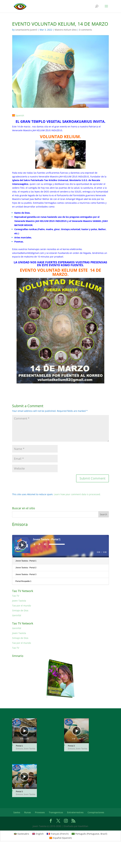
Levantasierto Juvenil (26, 29)
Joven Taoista (19, 600)
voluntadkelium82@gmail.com (28, 252)
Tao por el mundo (21, 605)
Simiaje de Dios (20, 610)
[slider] (57, 544)
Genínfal (16, 615)
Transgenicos (56, 812)
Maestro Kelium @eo (66, 29)
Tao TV (15, 595)
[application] (60, 546)
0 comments (85, 29)
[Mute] (45, 544)
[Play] (22, 545)
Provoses (40, 812)
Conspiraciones (96, 812)
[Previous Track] (34, 544)
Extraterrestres (75, 812)
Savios (16, 812)
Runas (27, 812)
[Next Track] (40, 544)
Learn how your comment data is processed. (77, 494)
